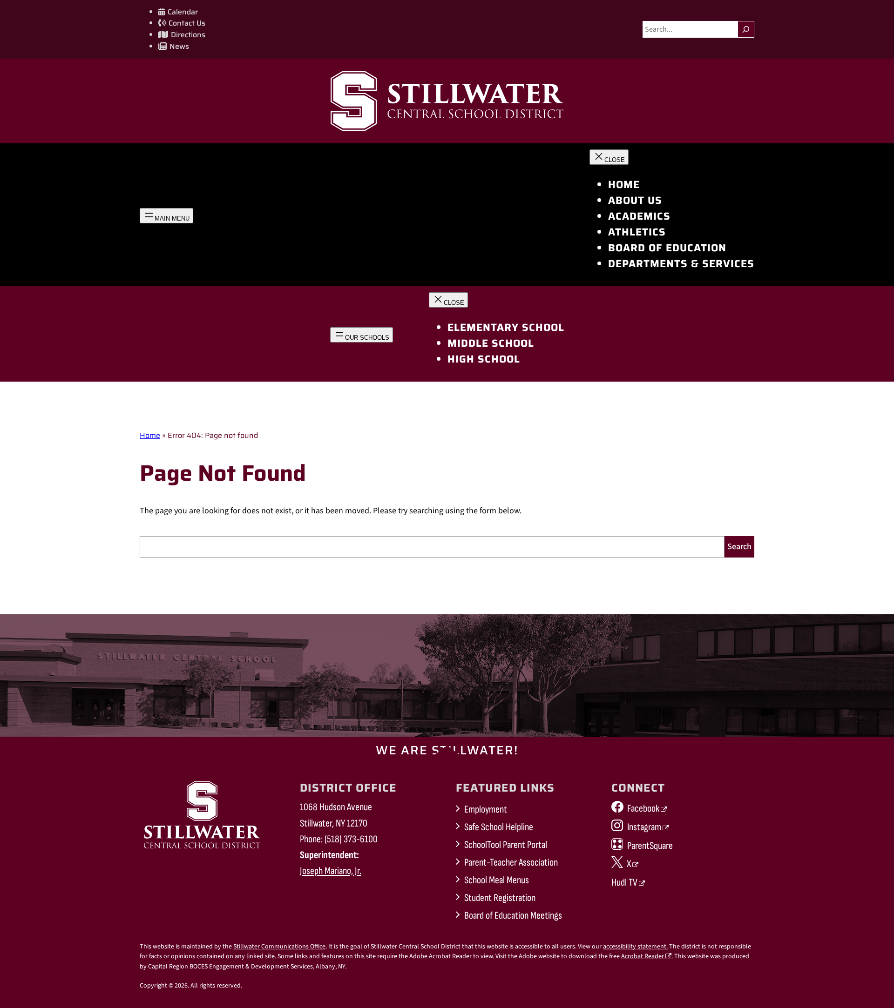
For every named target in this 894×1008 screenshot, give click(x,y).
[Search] (746, 29)
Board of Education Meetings (513, 915)
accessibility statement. (635, 946)
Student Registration (499, 898)
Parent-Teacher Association (511, 862)
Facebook (643, 808)
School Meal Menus (496, 880)
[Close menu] (609, 157)
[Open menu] (166, 215)
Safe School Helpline (498, 827)
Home (150, 435)
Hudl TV (624, 882)
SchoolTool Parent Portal (505, 845)
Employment (485, 809)
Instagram (644, 827)
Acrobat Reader (642, 956)
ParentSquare (650, 846)
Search (739, 546)
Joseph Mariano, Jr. (330, 871)
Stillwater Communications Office (279, 946)
